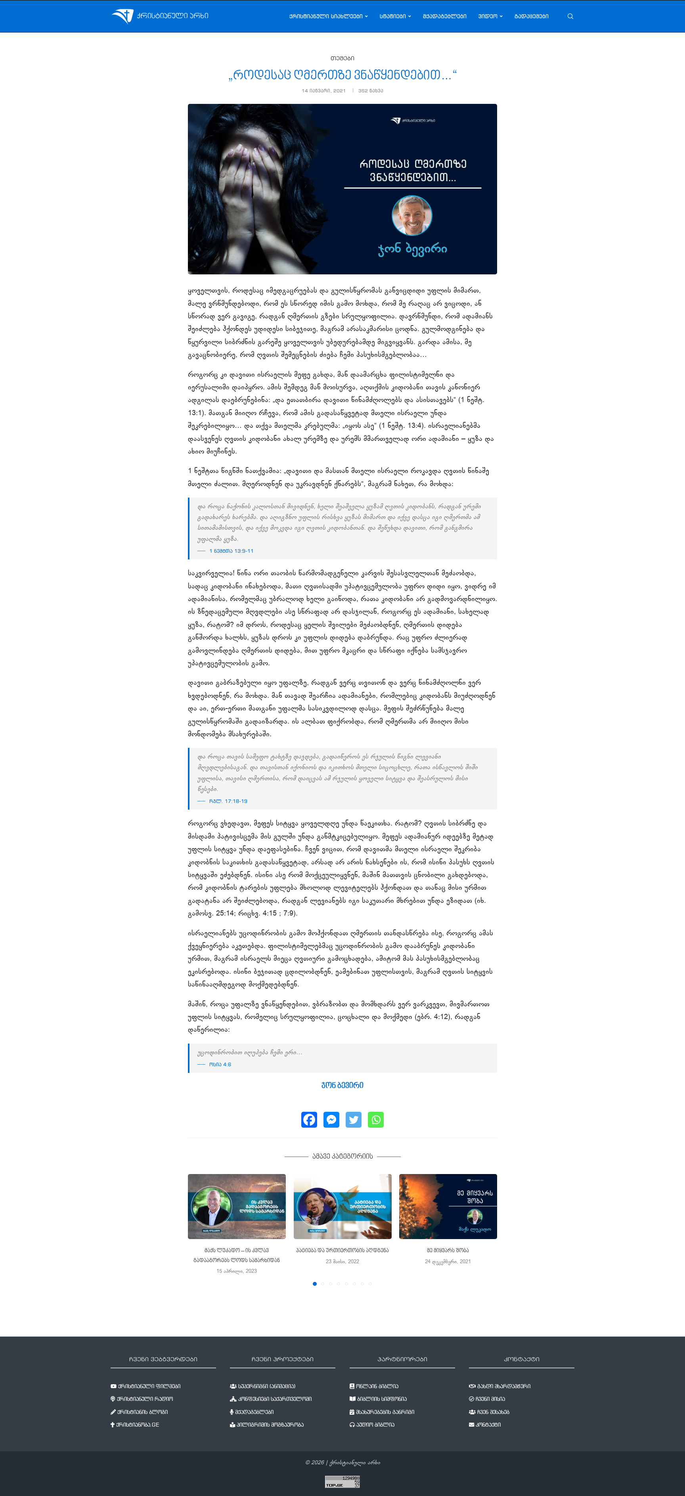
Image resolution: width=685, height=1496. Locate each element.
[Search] (570, 16)
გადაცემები (532, 16)
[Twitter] (354, 1120)
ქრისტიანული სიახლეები (326, 16)
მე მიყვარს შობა (448, 1251)
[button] (198, 1229)
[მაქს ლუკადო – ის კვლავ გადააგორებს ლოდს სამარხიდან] (237, 1206)
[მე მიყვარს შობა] (448, 1206)
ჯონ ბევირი (342, 1086)
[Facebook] (309, 1120)
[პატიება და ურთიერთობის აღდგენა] (343, 1206)
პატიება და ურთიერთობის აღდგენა (342, 1251)
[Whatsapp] (376, 1120)
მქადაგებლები (445, 16)
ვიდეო (487, 16)
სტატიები (393, 16)
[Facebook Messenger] (331, 1120)
